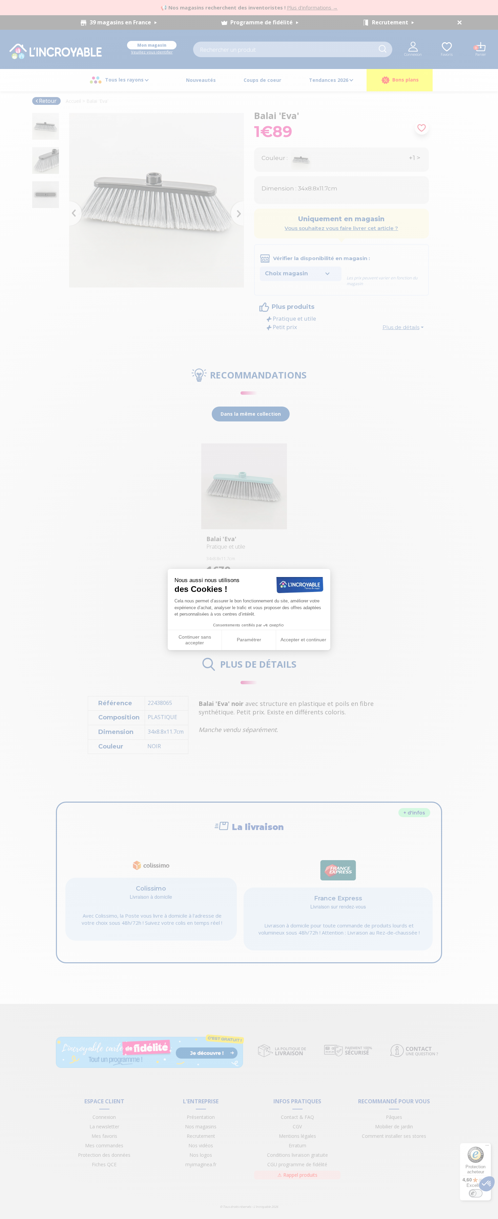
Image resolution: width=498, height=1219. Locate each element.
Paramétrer (249, 639)
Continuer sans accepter (195, 640)
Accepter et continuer (303, 639)
